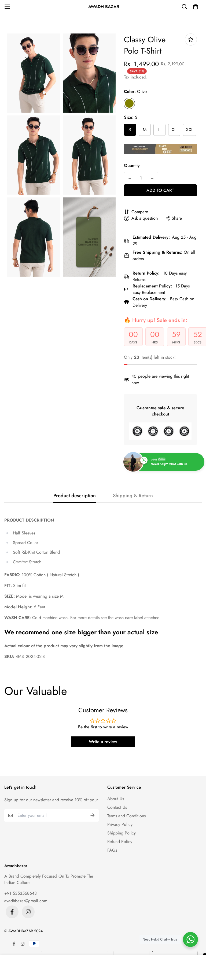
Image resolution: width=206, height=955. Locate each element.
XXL (189, 129)
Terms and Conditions (126, 816)
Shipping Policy (121, 833)
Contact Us (117, 807)
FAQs (112, 850)
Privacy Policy (120, 824)
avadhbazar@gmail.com (25, 901)
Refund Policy (119, 841)
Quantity (132, 165)
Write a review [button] (103, 742)
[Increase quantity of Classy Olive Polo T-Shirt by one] (152, 178)
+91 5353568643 (20, 893)
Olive (129, 103)
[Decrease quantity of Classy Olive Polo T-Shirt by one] (130, 178)
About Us (115, 799)
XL (174, 129)
